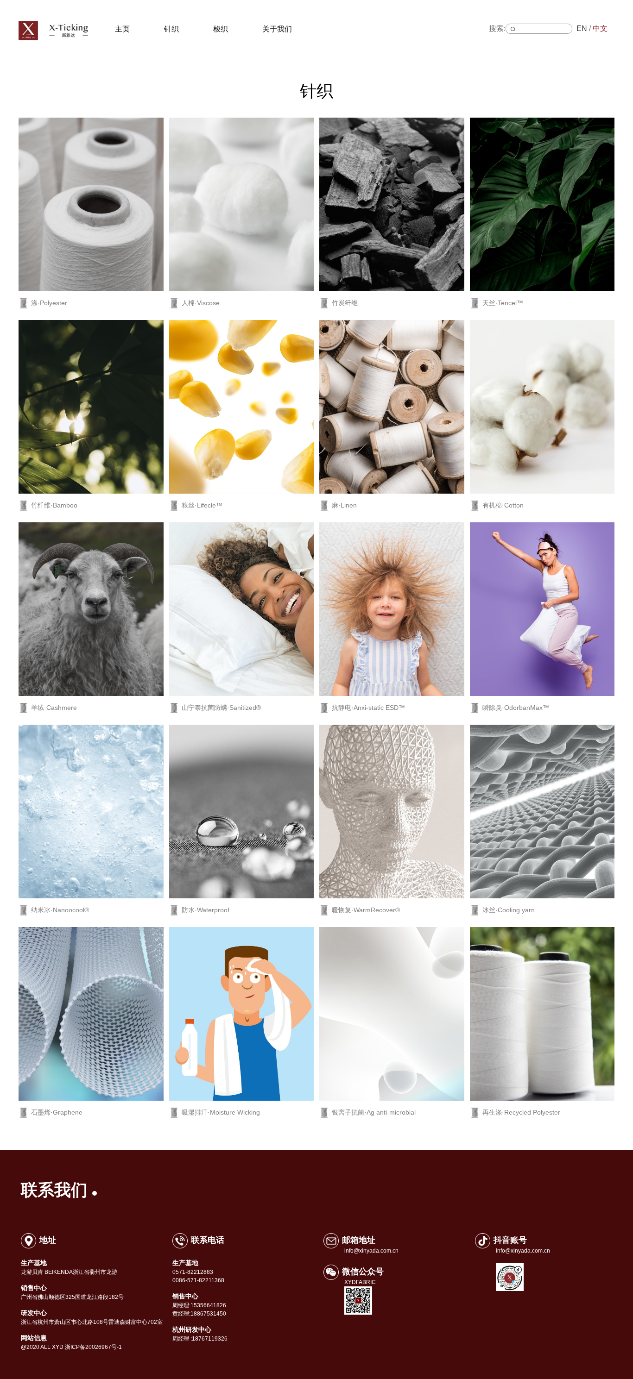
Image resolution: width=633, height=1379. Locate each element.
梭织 (220, 29)
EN (581, 28)
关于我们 (277, 29)
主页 (122, 29)
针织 (171, 29)
